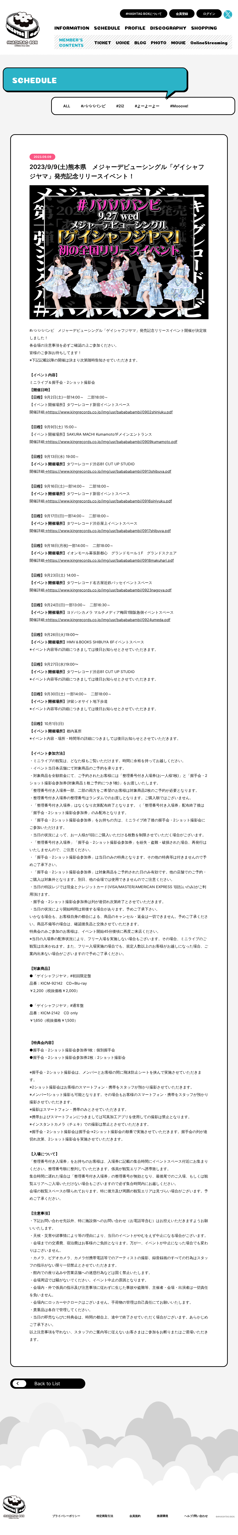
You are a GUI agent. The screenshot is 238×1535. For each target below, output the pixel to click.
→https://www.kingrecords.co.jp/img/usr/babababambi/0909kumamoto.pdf (110, 441)
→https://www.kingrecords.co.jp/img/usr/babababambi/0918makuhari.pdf (109, 560)
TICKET (102, 42)
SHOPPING (204, 27)
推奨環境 (162, 1516)
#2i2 (120, 106)
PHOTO (158, 42)
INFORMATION (71, 27)
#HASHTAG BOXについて (144, 14)
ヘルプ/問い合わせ (196, 1516)
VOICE (123, 42)
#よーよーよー (147, 106)
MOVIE (178, 42)
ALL (66, 106)
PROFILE (135, 27)
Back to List (47, 1383)
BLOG (140, 42)
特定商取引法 (104, 1516)
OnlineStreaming (209, 42)
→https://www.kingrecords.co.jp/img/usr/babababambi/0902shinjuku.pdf (108, 412)
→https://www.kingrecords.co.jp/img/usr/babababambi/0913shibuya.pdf (107, 471)
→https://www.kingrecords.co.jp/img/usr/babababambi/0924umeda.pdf (107, 619)
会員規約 (135, 1516)
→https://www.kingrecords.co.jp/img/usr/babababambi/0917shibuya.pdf (107, 530)
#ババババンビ (93, 106)
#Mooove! (179, 106)
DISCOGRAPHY (168, 27)
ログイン (209, 14)
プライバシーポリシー (66, 1516)
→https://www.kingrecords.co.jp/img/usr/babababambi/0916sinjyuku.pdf (108, 501)
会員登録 (182, 14)
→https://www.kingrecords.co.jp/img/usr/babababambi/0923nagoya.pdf (108, 590)
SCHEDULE (107, 27)
